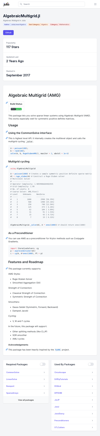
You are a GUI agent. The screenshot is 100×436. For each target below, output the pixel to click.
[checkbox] (43, 364)
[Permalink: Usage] (7, 131)
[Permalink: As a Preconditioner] (7, 238)
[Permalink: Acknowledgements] (7, 349)
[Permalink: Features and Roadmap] (7, 268)
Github (8, 32)
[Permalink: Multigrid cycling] (7, 166)
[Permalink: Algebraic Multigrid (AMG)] (7, 102)
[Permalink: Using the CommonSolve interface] (7, 138)
